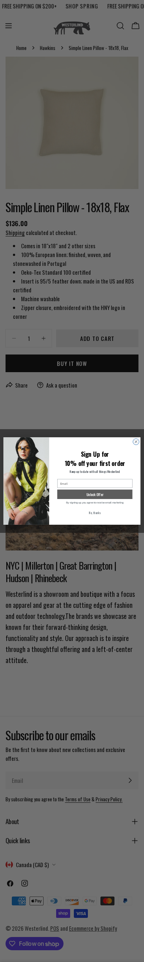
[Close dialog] (136, 442)
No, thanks (94, 513)
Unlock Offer (95, 494)
